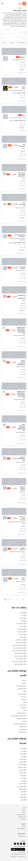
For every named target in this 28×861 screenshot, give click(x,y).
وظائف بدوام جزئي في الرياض (19, 651)
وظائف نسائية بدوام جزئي (20, 656)
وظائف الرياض (23, 613)
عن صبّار (23, 810)
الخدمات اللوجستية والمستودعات (18, 716)
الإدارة (24, 710)
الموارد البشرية (23, 705)
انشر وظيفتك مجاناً (21, 828)
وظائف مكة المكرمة (21, 624)
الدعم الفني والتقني (21, 713)
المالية (24, 702)
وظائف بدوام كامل (22, 629)
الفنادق (24, 691)
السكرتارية (23, 708)
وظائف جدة (23, 615)
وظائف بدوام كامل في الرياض (19, 645)
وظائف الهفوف (22, 762)
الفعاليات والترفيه (22, 694)
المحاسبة (24, 699)
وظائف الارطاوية (22, 789)
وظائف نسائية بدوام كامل (20, 653)
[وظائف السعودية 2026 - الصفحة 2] (5, 599)
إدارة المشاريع (23, 726)
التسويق (24, 683)
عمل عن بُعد (11, 42)
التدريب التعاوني (21, 817)
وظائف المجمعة (22, 765)
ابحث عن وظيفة (22, 836)
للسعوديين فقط (20, 42)
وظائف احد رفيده (22, 770)
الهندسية (24, 721)
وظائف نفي (23, 781)
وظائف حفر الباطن (22, 767)
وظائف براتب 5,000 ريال (20, 640)
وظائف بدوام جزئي (22, 632)
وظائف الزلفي (23, 797)
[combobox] (13, 32)
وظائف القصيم (23, 759)
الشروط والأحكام (13, 856)
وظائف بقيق (23, 794)
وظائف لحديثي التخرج (21, 642)
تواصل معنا (23, 819)
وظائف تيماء (23, 775)
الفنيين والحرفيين (22, 732)
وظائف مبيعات (22, 626)
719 (9, 599)
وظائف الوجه (23, 792)
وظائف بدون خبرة (22, 634)
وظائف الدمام (23, 618)
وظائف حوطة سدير (21, 786)
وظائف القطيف (22, 773)
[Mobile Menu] (2, 4)
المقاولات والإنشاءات (21, 718)
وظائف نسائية (23, 637)
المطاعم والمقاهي (21, 689)
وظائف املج (23, 800)
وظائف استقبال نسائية (21, 659)
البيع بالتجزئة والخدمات (21, 686)
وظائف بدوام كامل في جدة (19, 648)
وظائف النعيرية (22, 783)
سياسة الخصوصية (21, 856)
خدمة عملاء (23, 697)
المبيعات (24, 681)
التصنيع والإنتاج (22, 729)
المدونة (23, 812)
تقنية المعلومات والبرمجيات (19, 724)
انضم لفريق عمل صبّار (21, 814)
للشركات (23, 826)
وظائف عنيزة (23, 778)
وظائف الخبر (23, 621)
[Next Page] (5, 599)
